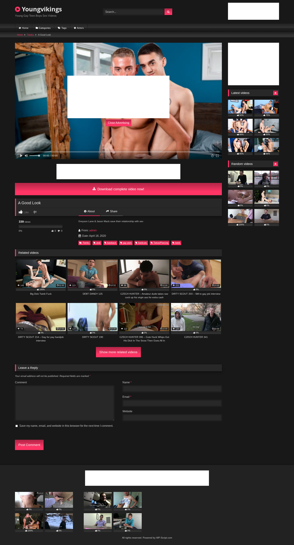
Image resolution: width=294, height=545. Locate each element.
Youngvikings (41, 9)
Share (113, 211)
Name (127, 382)
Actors (80, 28)
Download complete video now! (120, 189)
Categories (45, 28)
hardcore (142, 243)
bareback (111, 243)
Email (126, 396)
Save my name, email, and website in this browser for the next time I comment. (66, 425)
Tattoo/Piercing (160, 243)
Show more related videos (118, 352)
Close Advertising (118, 122)
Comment (21, 382)
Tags (64, 28)
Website (127, 411)
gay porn (127, 243)
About (91, 211)
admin (93, 230)
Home (25, 28)
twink (177, 243)
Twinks (30, 35)
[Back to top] (283, 535)
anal (98, 243)
